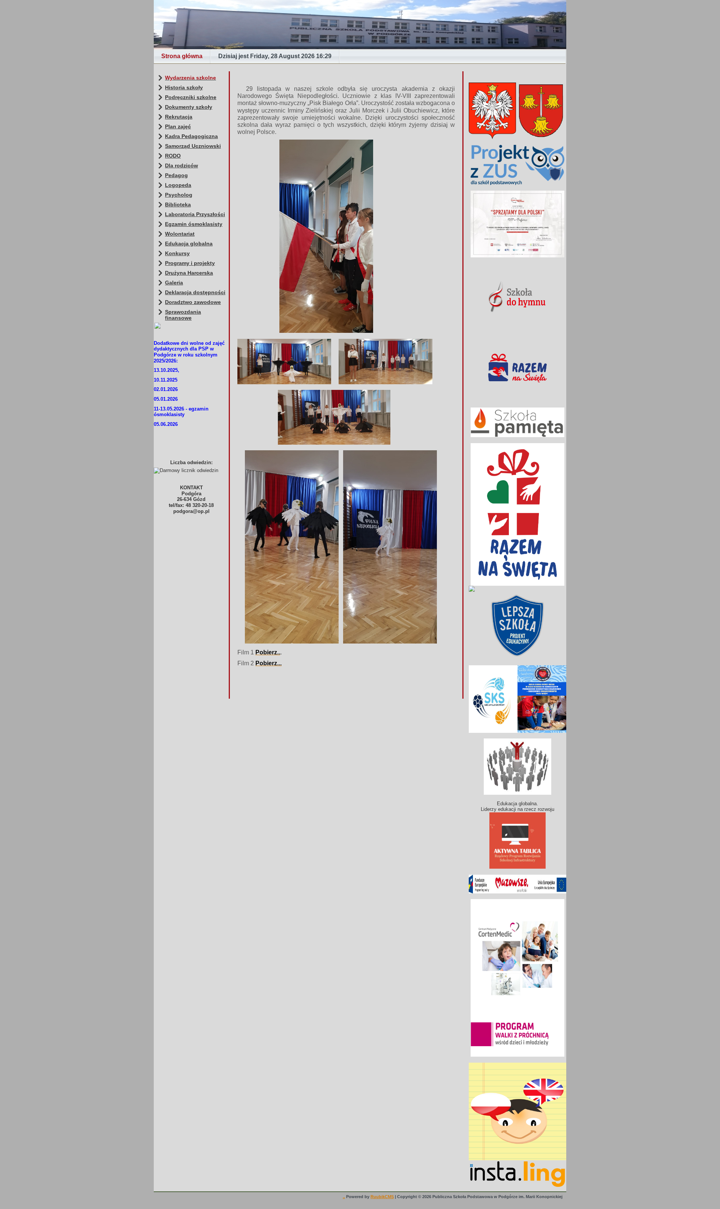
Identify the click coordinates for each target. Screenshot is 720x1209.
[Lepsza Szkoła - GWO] (517, 625)
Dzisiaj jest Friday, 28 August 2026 (275, 56)
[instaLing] (517, 1111)
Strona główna (181, 56)
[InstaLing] (517, 1174)
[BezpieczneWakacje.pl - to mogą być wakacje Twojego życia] (517, 589)
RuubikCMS (382, 1196)
